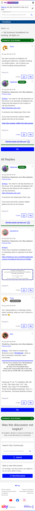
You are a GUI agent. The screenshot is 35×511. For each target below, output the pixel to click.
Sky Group (4, 495)
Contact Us (30, 493)
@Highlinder (19, 353)
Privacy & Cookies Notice (8, 491)
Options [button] (3, 28)
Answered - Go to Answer (17, 40)
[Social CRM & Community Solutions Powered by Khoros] (29, 506)
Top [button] (18, 486)
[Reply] (30, 77)
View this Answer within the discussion (17, 123)
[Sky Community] (11, 2)
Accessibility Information (26, 491)
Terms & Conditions (28, 489)
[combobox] (16, 14)
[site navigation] (2, 3)
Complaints (4, 493)
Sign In (32, 3)
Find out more (6, 94)
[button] (32, 46)
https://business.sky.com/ (11, 108)
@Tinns (5, 99)
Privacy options (5, 489)
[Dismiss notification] (32, 8)
